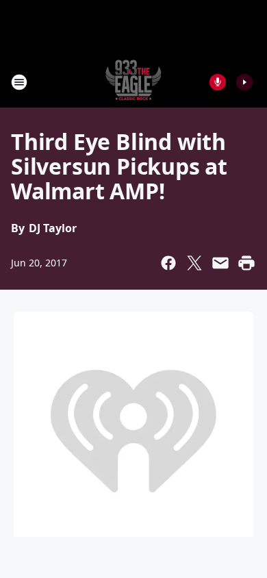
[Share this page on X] (194, 263)
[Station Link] (133, 82)
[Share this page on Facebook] (168, 263)
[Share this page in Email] (220, 263)
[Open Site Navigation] (19, 82)
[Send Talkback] (217, 82)
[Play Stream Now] (244, 82)
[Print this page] (246, 263)
